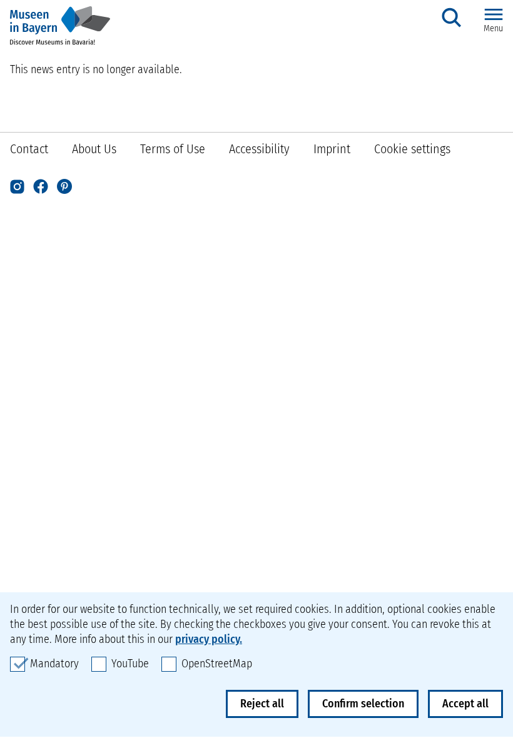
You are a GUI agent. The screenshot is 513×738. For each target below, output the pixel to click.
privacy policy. (208, 639)
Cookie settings (412, 148)
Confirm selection (363, 703)
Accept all (465, 703)
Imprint (331, 148)
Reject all (262, 703)
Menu (493, 28)
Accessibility (259, 148)
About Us (94, 148)
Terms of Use (172, 148)
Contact (29, 148)
